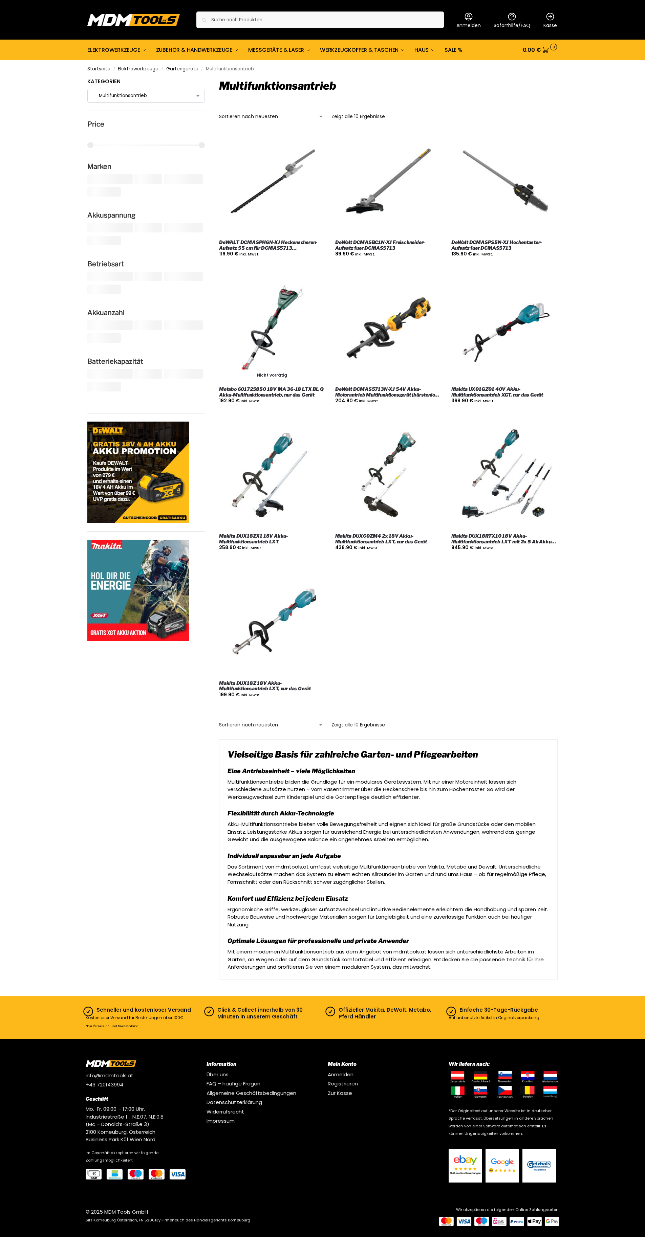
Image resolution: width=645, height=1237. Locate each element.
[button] (540, 50)
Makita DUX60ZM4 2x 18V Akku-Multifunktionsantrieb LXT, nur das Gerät (381, 538)
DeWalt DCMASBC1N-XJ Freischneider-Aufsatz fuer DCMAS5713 (380, 245)
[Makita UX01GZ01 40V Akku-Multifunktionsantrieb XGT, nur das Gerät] (504, 328)
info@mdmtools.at (109, 1075)
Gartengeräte (182, 69)
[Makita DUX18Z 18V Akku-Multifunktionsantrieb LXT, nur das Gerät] (272, 622)
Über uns (218, 1074)
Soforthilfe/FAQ (512, 25)
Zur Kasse (340, 1093)
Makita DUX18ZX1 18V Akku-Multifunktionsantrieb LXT (253, 538)
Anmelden (468, 25)
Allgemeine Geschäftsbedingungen (251, 1093)
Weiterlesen (272, 415)
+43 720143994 (104, 1084)
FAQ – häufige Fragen (233, 1083)
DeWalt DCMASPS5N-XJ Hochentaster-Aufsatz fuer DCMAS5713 (496, 245)
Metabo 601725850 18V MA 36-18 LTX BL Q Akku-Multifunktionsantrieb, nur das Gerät (271, 392)
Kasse (550, 25)
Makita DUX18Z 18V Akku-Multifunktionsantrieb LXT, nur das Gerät (265, 686)
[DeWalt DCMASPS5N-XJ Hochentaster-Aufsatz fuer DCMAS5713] (504, 181)
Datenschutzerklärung (234, 1102)
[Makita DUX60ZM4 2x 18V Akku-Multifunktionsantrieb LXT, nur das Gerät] (388, 475)
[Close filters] (207, 82)
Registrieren (343, 1083)
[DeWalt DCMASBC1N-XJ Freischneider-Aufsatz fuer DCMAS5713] (388, 181)
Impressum (221, 1120)
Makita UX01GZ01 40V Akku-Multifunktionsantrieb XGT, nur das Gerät (497, 392)
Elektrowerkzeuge (138, 69)
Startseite (98, 69)
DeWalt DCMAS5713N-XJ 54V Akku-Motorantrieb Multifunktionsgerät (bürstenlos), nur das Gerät (387, 392)
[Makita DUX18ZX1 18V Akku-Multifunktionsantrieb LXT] (272, 475)
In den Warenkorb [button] (272, 268)
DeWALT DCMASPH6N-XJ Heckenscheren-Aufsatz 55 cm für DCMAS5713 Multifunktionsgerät (268, 245)
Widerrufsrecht (225, 1111)
